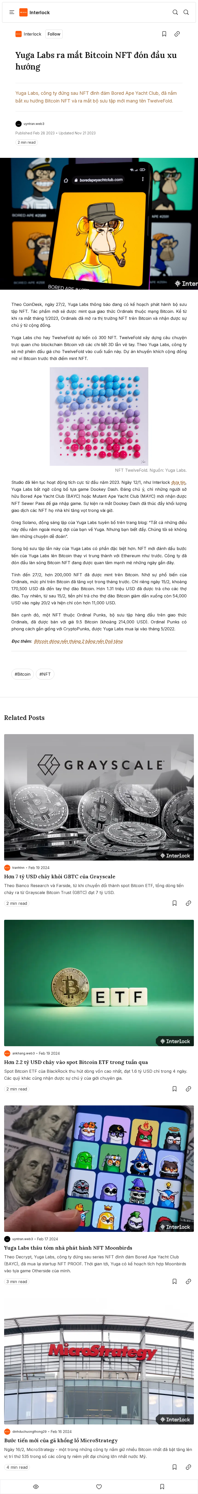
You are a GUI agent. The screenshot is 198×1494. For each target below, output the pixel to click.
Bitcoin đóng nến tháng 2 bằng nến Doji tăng (78, 641)
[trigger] (175, 12)
